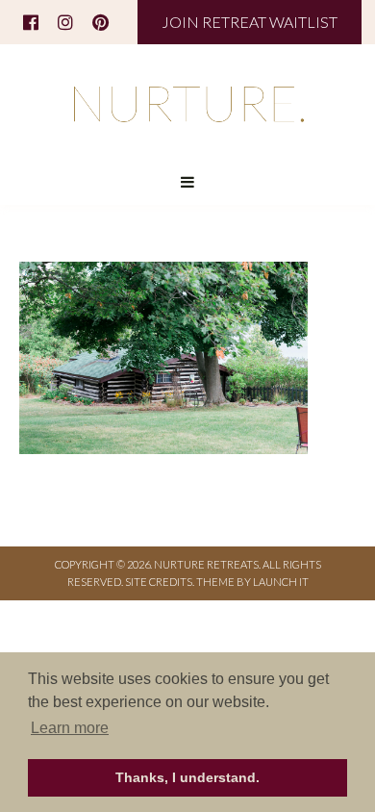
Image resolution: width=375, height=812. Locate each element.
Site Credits (158, 581)
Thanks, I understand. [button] (187, 777)
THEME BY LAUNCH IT (252, 581)
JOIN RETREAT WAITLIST (250, 22)
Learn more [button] (70, 728)
